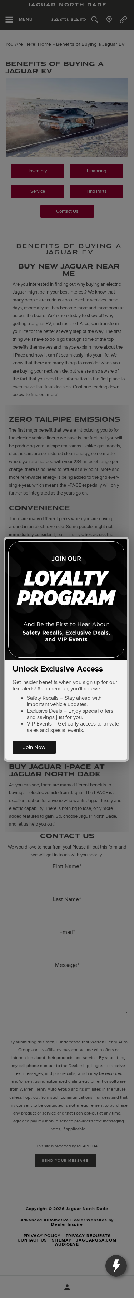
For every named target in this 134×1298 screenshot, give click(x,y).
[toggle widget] (116, 1266)
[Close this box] (128, 537)
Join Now (34, 747)
